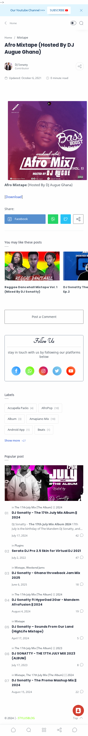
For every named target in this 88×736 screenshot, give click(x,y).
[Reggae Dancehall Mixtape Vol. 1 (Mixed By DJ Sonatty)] (32, 266)
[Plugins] (19, 545)
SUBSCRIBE (57, 10)
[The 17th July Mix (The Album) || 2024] (38, 507)
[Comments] (79, 535)
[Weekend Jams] (35, 567)
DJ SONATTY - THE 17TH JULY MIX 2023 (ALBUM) (43, 655)
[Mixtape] (20, 567)
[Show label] (15, 440)
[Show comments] (74, 729)
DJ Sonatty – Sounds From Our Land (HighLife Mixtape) (42, 629)
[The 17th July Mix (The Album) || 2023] (38, 648)
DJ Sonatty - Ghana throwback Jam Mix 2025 (46, 575)
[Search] (81, 23)
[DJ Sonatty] (21, 65)
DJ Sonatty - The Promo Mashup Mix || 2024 (44, 682)
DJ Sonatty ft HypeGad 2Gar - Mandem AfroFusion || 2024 (45, 602)
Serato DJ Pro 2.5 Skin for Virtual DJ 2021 (46, 551)
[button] (11, 23)
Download (14, 196)
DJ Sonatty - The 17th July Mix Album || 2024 (44, 515)
